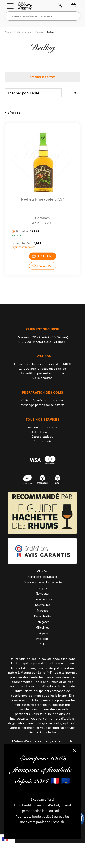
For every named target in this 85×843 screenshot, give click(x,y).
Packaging (42, 638)
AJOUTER (44, 256)
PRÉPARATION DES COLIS (42, 392)
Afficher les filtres (42, 77)
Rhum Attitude (23, 7)
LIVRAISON (42, 356)
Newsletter (42, 593)
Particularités (42, 616)
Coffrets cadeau (42, 432)
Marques (42, 610)
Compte (59, 5)
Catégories (42, 622)
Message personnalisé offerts (43, 405)
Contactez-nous (43, 599)
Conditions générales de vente (43, 582)
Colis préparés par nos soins (42, 400)
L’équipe (42, 588)
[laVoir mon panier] (73, 5)
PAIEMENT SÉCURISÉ (42, 329)
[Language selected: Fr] (7, 838)
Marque (39, 32)
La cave (27, 32)
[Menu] (10, 6)
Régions (42, 633)
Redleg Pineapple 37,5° (42, 199)
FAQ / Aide (42, 571)
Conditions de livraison (42, 576)
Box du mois (42, 441)
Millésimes (42, 627)
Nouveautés (42, 605)
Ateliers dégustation (42, 427)
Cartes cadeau (42, 436)
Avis (42, 644)
